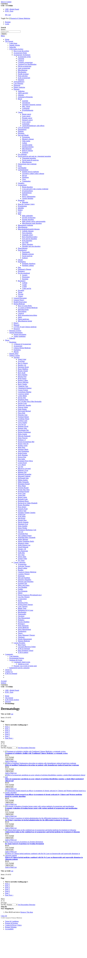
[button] (11, 761)
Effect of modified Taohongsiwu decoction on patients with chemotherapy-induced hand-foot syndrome (42, 765)
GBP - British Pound (12, 9)
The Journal (9, 698)
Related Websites (11, 927)
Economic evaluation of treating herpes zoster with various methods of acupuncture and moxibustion (41, 808)
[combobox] (10, 31)
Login (7, 24)
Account (4, 681)
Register (8, 22)
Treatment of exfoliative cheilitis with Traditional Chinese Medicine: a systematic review (36, 753)
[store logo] (19, 18)
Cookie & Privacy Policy (13, 925)
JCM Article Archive (12, 700)
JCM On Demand (11, 673)
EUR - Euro (9, 11)
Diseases (8, 701)
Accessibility (9, 929)
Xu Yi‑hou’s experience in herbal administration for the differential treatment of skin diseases (38, 820)
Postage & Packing (11, 923)
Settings (3, 683)
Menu (3, 36)
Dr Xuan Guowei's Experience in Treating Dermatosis (24, 844)
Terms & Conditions (12, 921)
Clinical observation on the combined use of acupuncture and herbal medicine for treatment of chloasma (42, 832)
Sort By (3, 748)
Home (7, 39)
